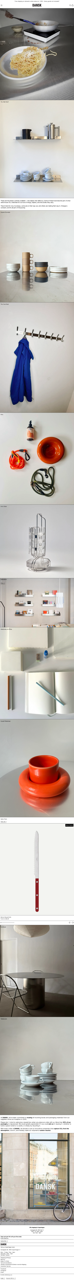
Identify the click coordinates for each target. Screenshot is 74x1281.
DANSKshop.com (8, 1275)
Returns (3, 1259)
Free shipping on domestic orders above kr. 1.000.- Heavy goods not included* (37, 1)
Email (2, 1272)
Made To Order (5, 1261)
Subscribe (3, 1241)
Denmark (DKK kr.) (10, 1278)
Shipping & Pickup (6, 1257)
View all (3, 821)
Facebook (3, 1269)
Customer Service (6, 1266)
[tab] (3, 922)
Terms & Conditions (6, 1263)
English (2, 1278)
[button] (70, 5)
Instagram (3, 1270)
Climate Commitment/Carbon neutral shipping (13, 1264)
